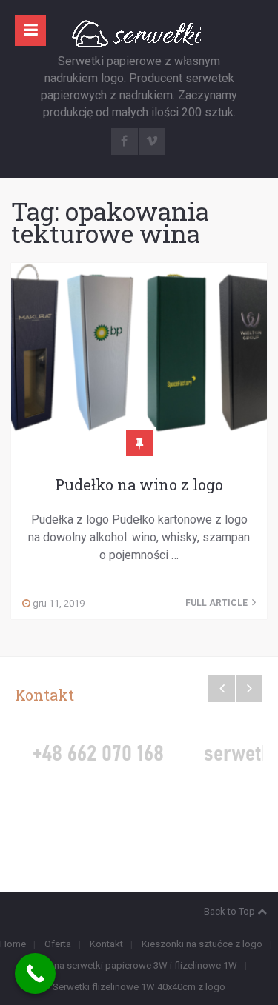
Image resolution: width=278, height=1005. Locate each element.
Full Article (217, 603)
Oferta (57, 943)
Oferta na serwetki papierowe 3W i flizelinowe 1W (131, 965)
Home (13, 943)
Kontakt (106, 943)
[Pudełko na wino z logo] (139, 353)
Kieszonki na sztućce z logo (202, 943)
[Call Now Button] (35, 973)
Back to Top (229, 911)
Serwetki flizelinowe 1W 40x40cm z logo (139, 986)
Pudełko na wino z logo (139, 484)
